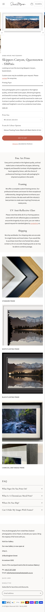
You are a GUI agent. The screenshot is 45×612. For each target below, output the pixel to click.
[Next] (43, 33)
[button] (22, 83)
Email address (8, 591)
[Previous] (2, 33)
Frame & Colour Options (11, 125)
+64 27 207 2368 (10, 570)
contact (4, 78)
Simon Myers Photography (12, 56)
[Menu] (3, 4)
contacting (34, 223)
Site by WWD (23, 606)
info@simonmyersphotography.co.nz (20, 573)
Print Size (5, 115)
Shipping (15, 144)
